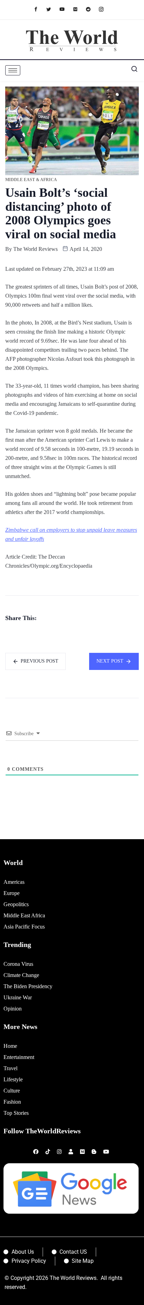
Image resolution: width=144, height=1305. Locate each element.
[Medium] (79, 9)
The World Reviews (35, 249)
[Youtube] (65, 9)
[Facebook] (39, 9)
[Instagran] (104, 9)
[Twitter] (52, 9)
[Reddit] (92, 9)
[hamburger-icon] (12, 70)
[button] (132, 70)
